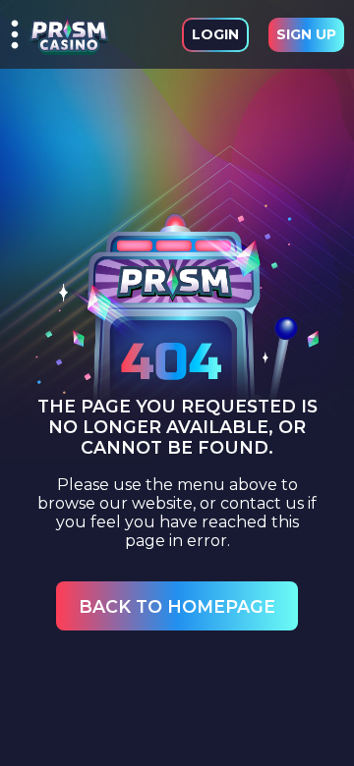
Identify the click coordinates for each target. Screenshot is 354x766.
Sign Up (306, 34)
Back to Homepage (177, 606)
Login (215, 34)
